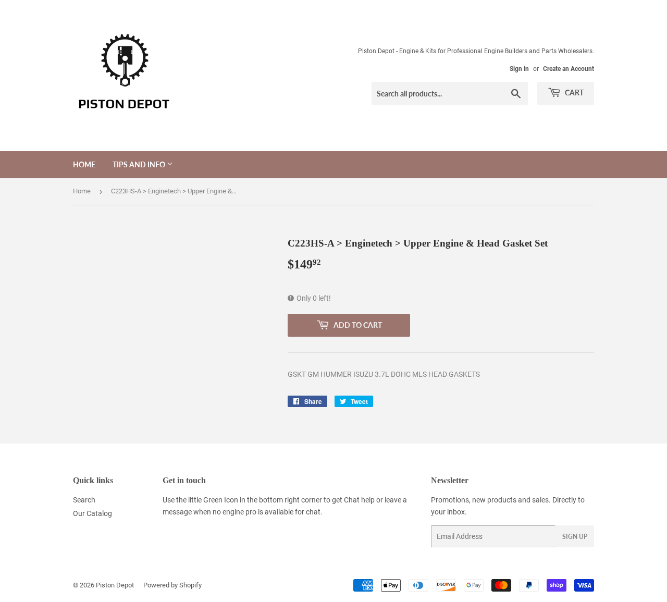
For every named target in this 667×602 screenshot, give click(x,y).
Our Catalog (92, 513)
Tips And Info (140, 164)
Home (84, 164)
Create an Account (568, 68)
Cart (573, 92)
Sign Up (574, 536)
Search (84, 500)
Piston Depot (115, 585)
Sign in (519, 68)
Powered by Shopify (172, 585)
